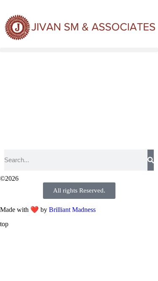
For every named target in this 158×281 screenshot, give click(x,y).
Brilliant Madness (72, 209)
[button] (79, 50)
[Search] (150, 160)
